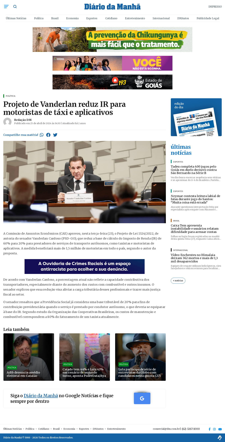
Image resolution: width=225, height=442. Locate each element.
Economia (72, 18)
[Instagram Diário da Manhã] (214, 429)
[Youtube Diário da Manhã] (220, 429)
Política (38, 18)
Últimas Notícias (16, 18)
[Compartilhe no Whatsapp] (41, 135)
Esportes (91, 18)
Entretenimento (135, 18)
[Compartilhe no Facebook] (48, 135)
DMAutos (183, 18)
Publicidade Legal (208, 18)
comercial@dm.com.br (166, 428)
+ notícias (178, 280)
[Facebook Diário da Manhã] (210, 429)
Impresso (215, 6)
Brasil (54, 18)
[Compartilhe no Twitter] (55, 135)
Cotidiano (111, 18)
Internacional (161, 18)
